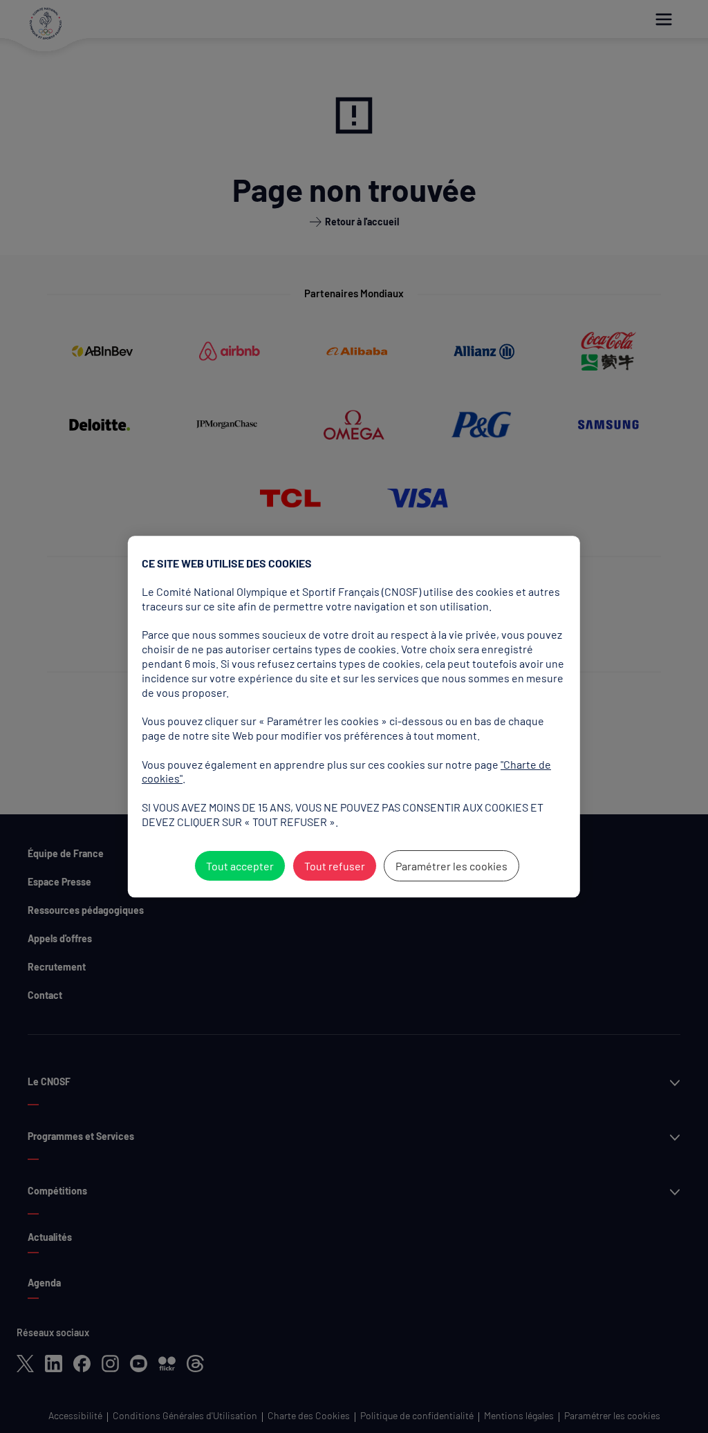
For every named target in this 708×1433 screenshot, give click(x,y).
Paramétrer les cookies (451, 865)
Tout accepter (239, 865)
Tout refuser (334, 865)
